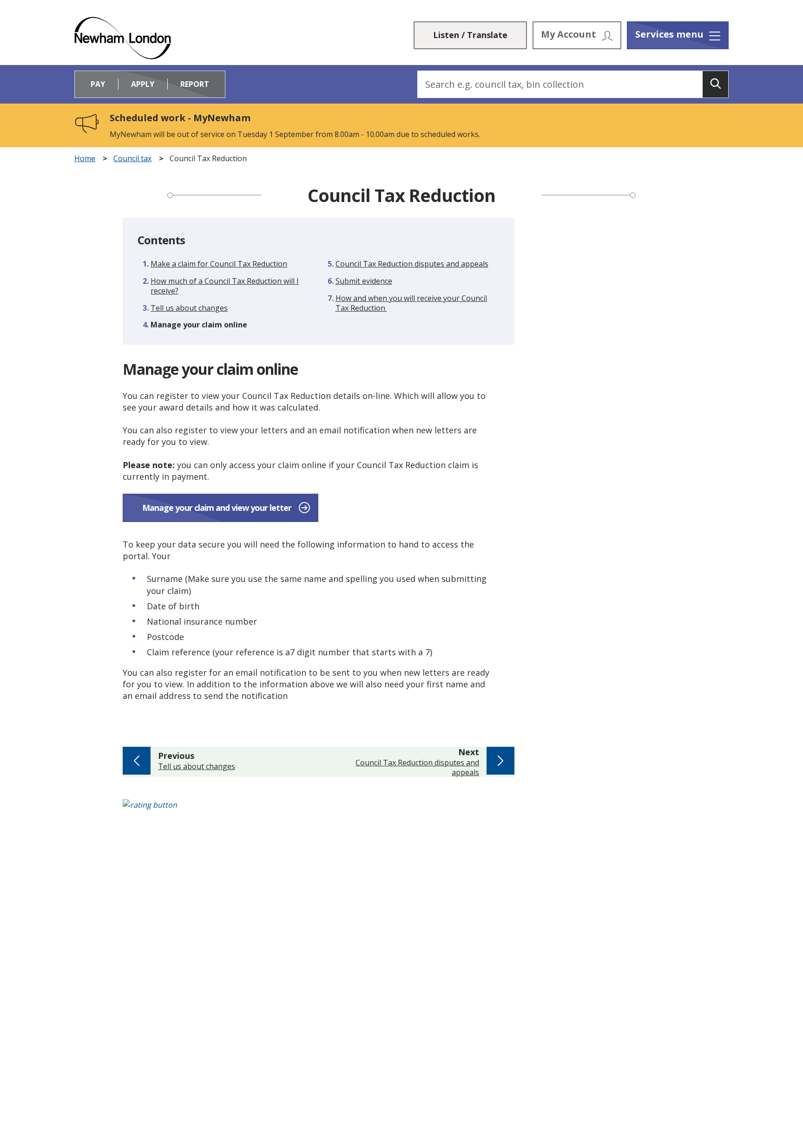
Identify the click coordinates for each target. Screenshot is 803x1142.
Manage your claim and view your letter (216, 507)
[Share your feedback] (401, 809)
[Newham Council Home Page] (122, 38)
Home (84, 158)
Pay (98, 84)
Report (194, 84)
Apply (142, 84)
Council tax (132, 158)
